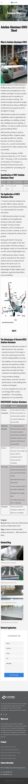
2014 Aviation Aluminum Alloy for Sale (10, 752)
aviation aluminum (7, 532)
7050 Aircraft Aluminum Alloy (8, 755)
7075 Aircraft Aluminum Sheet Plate (10, 749)
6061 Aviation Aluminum (17, 401)
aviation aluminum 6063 (13, 529)
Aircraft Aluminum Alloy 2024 (8, 747)
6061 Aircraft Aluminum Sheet (8, 758)
